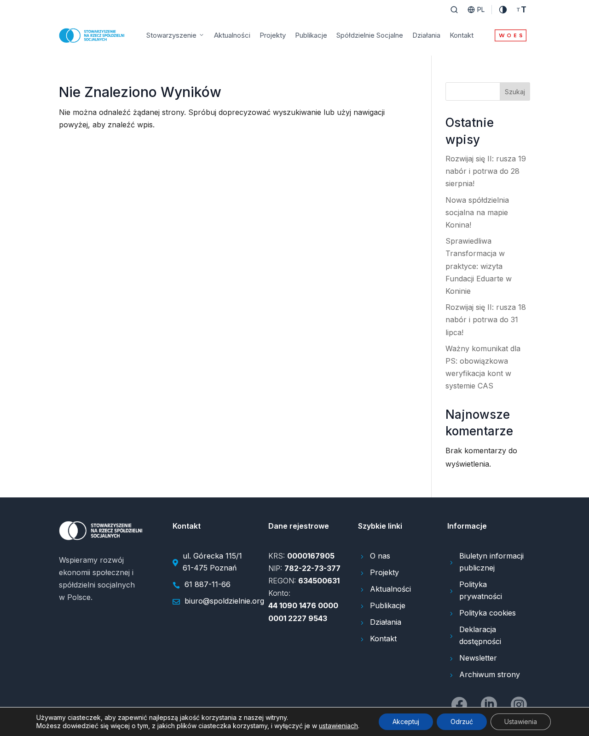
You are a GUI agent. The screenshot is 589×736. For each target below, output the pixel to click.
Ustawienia (520, 721)
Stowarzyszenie (171, 35)
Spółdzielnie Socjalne (369, 35)
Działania (426, 35)
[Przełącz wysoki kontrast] (503, 9)
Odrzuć (461, 721)
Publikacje (311, 35)
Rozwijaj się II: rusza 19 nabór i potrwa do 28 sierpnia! (485, 171)
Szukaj (515, 92)
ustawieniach (338, 726)
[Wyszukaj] (454, 9)
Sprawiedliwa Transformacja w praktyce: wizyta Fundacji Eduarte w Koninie (478, 266)
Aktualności (232, 35)
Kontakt (462, 35)
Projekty (273, 35)
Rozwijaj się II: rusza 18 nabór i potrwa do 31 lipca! (485, 319)
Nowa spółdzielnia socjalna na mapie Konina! (477, 212)
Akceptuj (406, 721)
